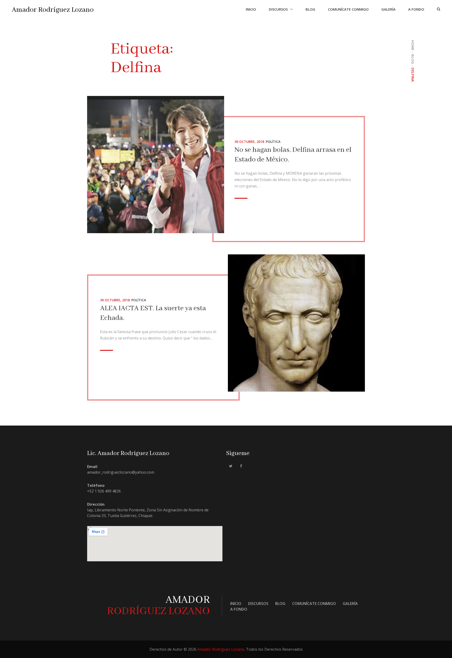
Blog (310, 9)
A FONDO (416, 9)
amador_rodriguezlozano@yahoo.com (120, 472)
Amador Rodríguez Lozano (53, 9)
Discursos (278, 9)
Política (273, 141)
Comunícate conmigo (348, 9)
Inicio (251, 9)
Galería (388, 9)
